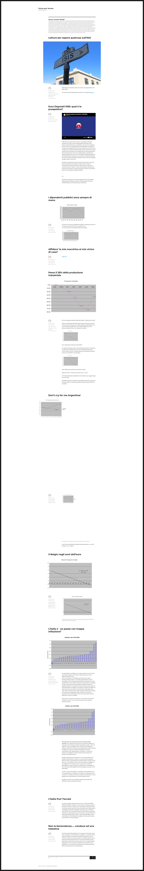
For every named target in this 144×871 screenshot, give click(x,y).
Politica (49, 119)
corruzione (50, 681)
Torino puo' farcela (45, 8)
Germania (54, 681)
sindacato (56, 682)
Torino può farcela (55, 93)
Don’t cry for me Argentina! (64, 395)
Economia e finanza (52, 326)
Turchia (49, 96)
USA (52, 96)
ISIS (54, 95)
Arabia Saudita (51, 95)
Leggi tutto (91, 92)
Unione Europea (54, 119)
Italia (53, 682)
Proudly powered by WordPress (51, 866)
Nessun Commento (52, 98)
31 (57, 857)
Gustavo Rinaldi (51, 90)
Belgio (49, 605)
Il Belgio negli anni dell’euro (64, 554)
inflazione (50, 682)
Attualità (50, 93)
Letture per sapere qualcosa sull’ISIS (69, 37)
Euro (54, 606)
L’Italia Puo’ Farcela (59, 799)
